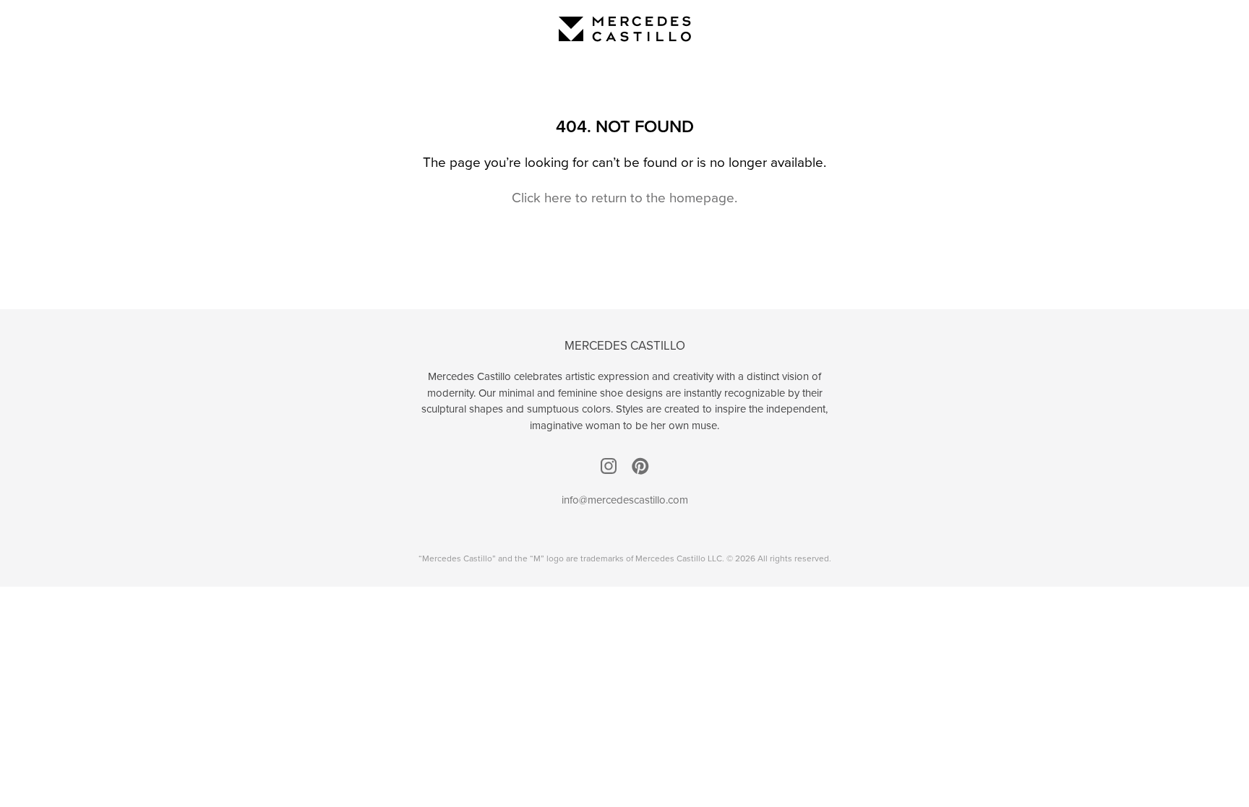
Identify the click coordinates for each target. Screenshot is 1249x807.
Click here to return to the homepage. (624, 197)
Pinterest (640, 466)
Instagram (608, 466)
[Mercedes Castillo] (625, 29)
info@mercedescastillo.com (625, 500)
